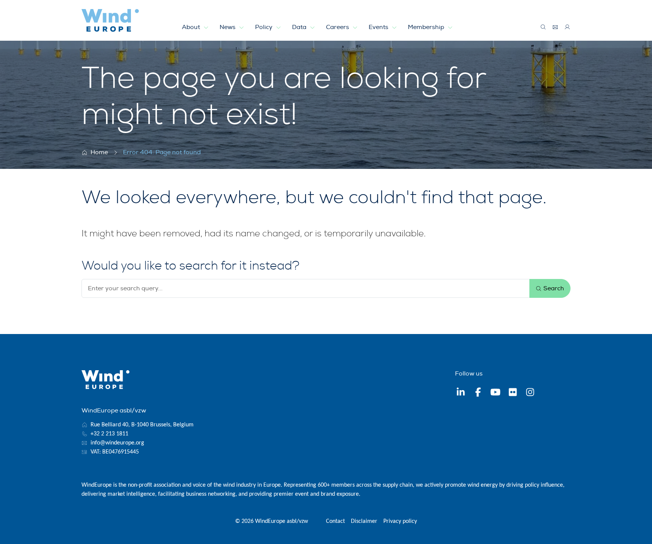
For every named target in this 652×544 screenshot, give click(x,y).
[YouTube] (495, 393)
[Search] (543, 27)
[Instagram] (530, 393)
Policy (264, 27)
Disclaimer (364, 521)
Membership (427, 27)
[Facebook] (478, 393)
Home (99, 152)
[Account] (567, 27)
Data (300, 27)
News (228, 27)
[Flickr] (512, 393)
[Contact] (555, 27)
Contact (335, 521)
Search (553, 288)
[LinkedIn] (460, 393)
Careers (338, 27)
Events (379, 27)
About (191, 27)
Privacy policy (400, 521)
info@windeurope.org (117, 443)
